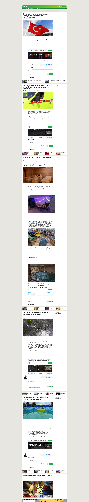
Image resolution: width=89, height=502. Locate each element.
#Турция (30, 18)
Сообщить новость (32, 137)
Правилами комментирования (37, 302)
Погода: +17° (59, 6)
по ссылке (39, 255)
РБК (49, 47)
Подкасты (27, 8)
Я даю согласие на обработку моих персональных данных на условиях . (36, 74)
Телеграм (50, 137)
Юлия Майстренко (58, 313)
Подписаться (49, 50)
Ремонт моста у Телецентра (34, 10)
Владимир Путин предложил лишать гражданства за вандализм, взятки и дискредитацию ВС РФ (35, 55)
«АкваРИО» (33, 186)
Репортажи (31, 8)
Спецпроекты (36, 8)
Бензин (40, 10)
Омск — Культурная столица (54, 10)
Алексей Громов (30, 64)
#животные (24, 318)
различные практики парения (42, 214)
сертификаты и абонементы (38, 247)
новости (41, 47)
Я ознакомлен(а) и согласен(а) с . (34, 302)
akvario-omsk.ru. (32, 262)
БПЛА (43, 10)
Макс (46, 137)
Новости (24, 8)
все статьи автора (30, 65)
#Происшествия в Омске (26, 18)
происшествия (36, 118)
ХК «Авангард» (48, 10)
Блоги (39, 8)
